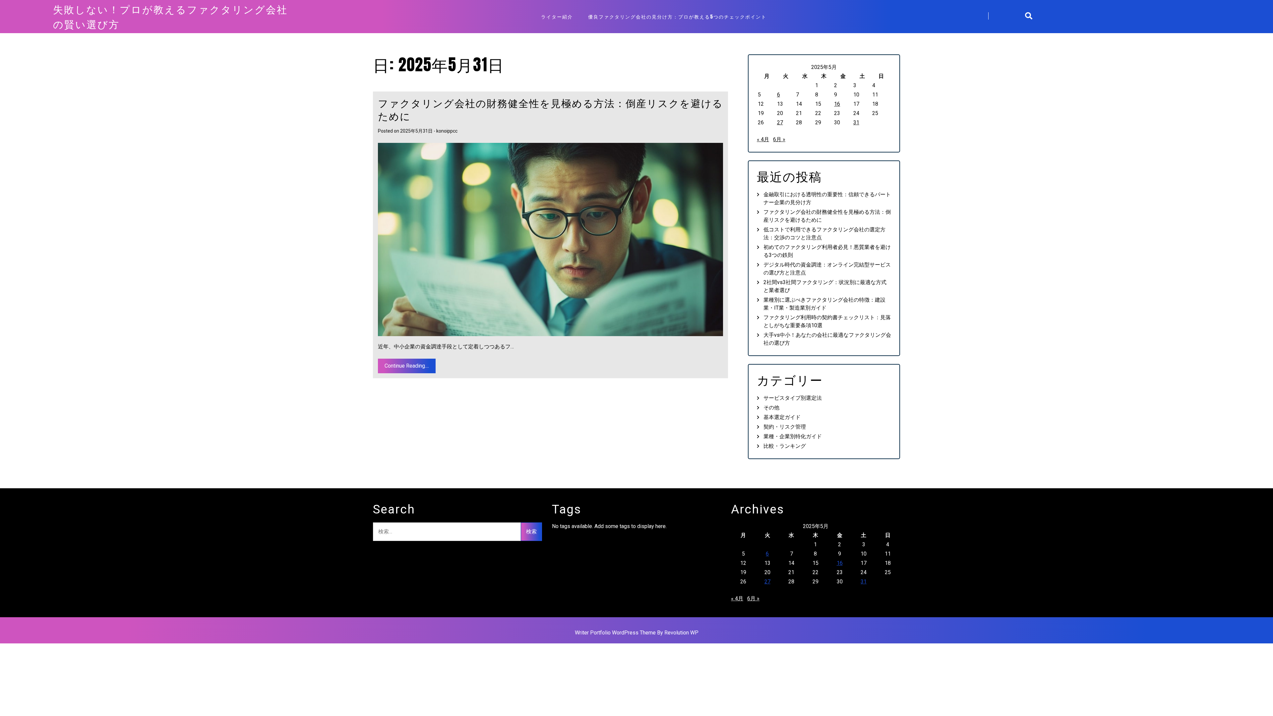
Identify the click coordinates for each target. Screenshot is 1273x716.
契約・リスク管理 (784, 427)
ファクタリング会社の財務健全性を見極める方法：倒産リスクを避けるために (550, 109)
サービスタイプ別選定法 (792, 398)
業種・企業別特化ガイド (792, 436)
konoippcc (446, 131)
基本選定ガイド (782, 417)
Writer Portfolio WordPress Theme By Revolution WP (636, 632)
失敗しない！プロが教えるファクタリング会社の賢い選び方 (170, 16)
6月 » (779, 139)
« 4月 (763, 139)
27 (780, 122)
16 (837, 104)
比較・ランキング (784, 446)
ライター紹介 (557, 16)
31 (856, 122)
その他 (771, 407)
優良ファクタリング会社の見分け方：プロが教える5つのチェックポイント (677, 16)
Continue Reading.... (407, 366)
